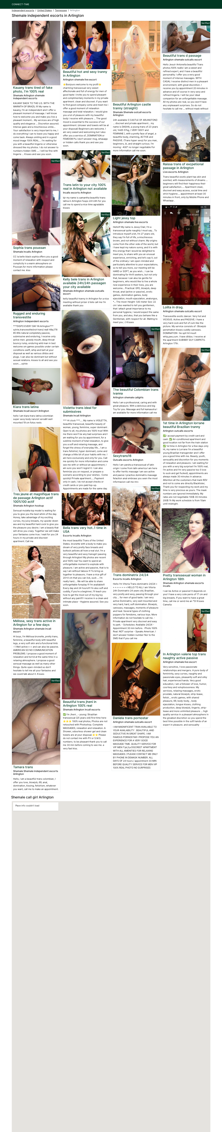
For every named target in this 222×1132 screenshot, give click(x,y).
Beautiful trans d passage (182, 55)
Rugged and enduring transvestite (29, 315)
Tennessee (61, 10)
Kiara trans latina (26, 407)
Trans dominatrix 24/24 (130, 575)
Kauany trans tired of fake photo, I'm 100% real (32, 89)
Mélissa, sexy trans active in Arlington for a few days (34, 623)
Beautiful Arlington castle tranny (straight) (132, 106)
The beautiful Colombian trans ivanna (135, 391)
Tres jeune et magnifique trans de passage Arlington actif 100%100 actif (36, 497)
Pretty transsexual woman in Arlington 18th (184, 577)
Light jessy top (124, 218)
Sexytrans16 (122, 456)
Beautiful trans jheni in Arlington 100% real (79, 703)
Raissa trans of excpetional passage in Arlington (183, 166)
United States (44, 10)
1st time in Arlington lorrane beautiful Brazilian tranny (183, 425)
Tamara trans (23, 767)
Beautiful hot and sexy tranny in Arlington (85, 73)
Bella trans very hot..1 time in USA (84, 529)
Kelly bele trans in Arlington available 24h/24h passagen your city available (84, 283)
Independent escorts (23, 10)
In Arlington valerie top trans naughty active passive (184, 656)
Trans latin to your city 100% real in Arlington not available (85, 186)
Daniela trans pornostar (130, 718)
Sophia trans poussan (29, 248)
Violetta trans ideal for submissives (80, 409)
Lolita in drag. (173, 307)
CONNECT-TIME (20, 4)
